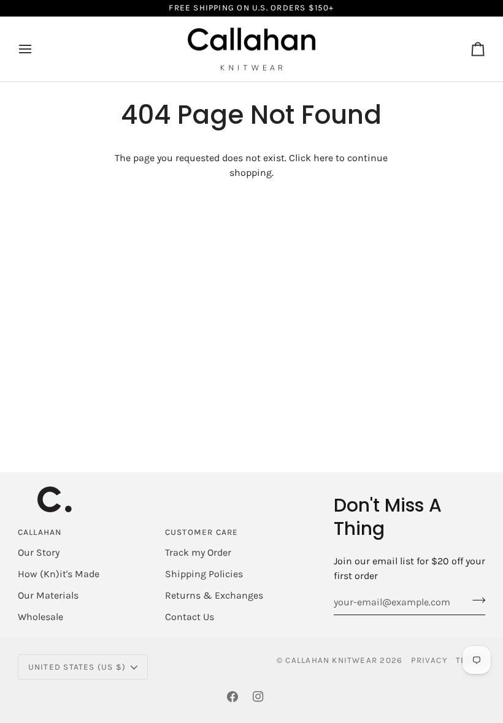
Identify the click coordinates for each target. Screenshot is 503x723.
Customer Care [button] (202, 532)
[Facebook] (232, 696)
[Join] (475, 600)
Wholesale (40, 617)
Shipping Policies (204, 574)
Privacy (429, 660)
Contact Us (189, 617)
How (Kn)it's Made (58, 574)
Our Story (39, 552)
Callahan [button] (40, 532)
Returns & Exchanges (214, 595)
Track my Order (198, 552)
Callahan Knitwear (331, 660)
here (323, 158)
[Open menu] (36, 49)
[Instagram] (258, 696)
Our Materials (48, 595)
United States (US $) (77, 667)
